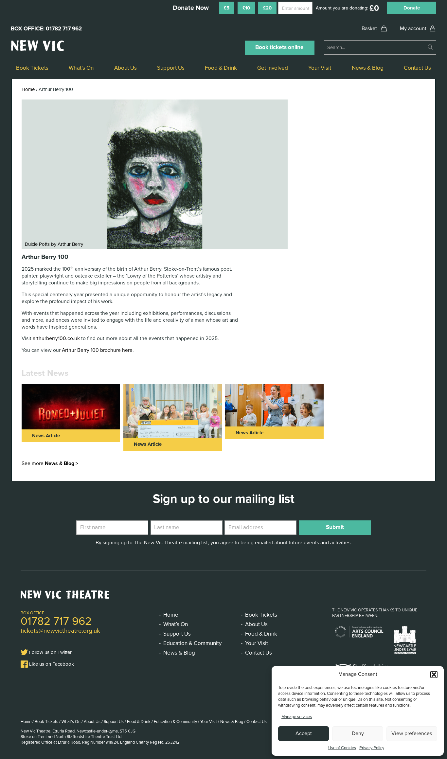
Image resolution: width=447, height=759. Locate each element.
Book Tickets (32, 67)
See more (50, 463)
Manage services (296, 716)
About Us (125, 67)
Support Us (171, 67)
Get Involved (272, 67)
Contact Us (417, 67)
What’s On (81, 67)
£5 (226, 8)
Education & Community (192, 643)
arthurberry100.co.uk (56, 338)
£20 (267, 8)
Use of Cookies (342, 747)
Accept (303, 733)
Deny (358, 733)
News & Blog (368, 67)
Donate (411, 8)
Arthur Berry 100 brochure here (97, 350)
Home (28, 89)
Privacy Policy (371, 747)
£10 (246, 8)
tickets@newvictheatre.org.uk (60, 630)
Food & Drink (221, 67)
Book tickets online (279, 47)
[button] (434, 674)
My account (413, 28)
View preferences (411, 733)
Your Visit (319, 67)
